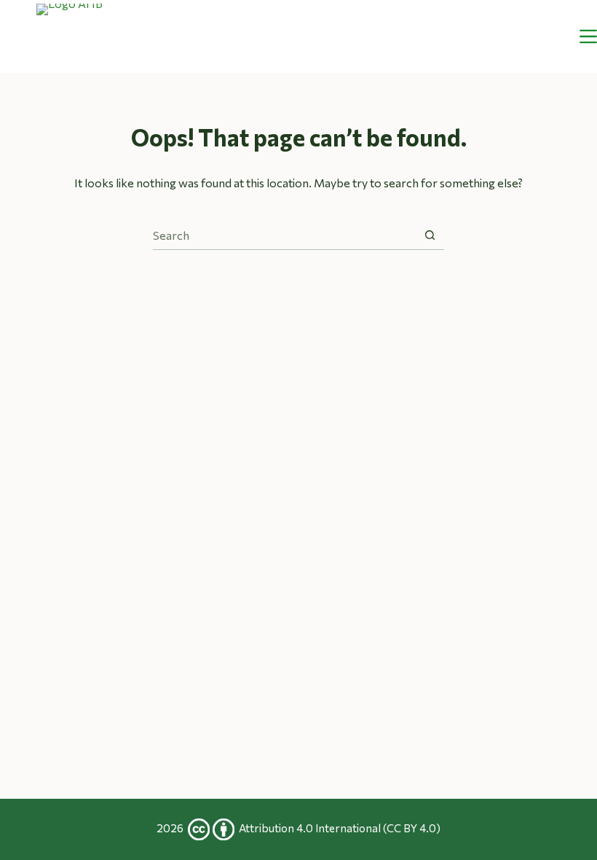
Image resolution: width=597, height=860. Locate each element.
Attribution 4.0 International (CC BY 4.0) (339, 827)
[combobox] (284, 235)
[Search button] (430, 235)
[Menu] (588, 36)
